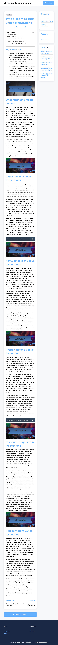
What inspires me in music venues (46, 52)
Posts (5, 633)
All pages (32, 631)
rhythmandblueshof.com (17, 3)
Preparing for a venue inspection (15, 41)
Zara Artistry (44, 39)
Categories (7, 631)
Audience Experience (47, 21)
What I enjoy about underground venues (46, 75)
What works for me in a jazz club (46, 63)
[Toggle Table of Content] (32, 33)
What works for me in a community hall (46, 69)
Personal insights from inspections (16, 43)
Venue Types (9, 14)
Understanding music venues (14, 36)
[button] (48, 3)
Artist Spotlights (45, 18)
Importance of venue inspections (15, 38)
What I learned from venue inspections (47, 58)
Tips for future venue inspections (15, 45)
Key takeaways (12, 34)
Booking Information (44, 25)
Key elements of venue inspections (15, 40)
